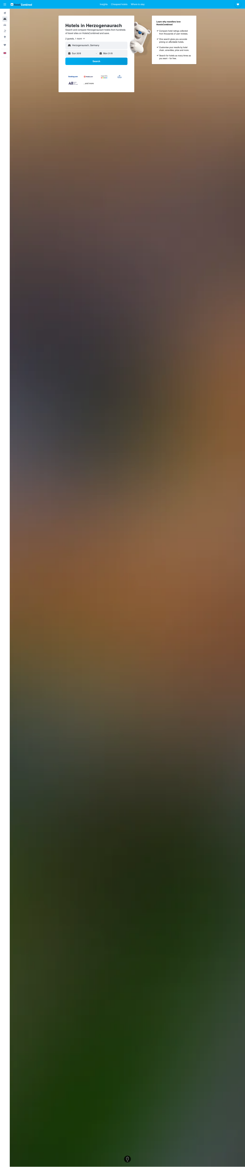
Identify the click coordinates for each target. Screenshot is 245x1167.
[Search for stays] (5, 19)
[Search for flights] (5, 13)
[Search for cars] (5, 25)
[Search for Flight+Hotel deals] (5, 31)
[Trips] (5, 45)
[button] (5, 4)
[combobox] (75, 38)
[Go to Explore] (5, 37)
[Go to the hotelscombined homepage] (21, 4)
